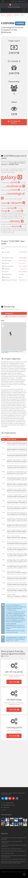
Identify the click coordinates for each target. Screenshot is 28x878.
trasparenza (9, 15)
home (4, 15)
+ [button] (3, 324)
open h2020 (16, 15)
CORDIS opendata (14, 640)
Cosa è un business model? (7, 853)
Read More (13, 682)
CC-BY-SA (21, 351)
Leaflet (2, 351)
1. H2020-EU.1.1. (23, 269)
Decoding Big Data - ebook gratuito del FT (11, 848)
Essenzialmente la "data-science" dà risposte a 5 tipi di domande (13, 838)
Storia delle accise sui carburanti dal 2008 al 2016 (13, 859)
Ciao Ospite (14, 1)
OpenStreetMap (11, 351)
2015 (20, 277)
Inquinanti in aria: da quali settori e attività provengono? (11, 842)
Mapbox (6, 352)
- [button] (3, 326)
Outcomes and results (14, 122)
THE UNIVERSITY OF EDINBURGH (17, 316)
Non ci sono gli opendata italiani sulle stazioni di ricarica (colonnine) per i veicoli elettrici (13, 862)
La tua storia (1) (23, 1)
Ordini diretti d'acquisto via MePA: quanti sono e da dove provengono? (13, 856)
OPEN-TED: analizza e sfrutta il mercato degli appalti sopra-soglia (14, 845)
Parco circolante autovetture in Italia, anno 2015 (13, 851)
